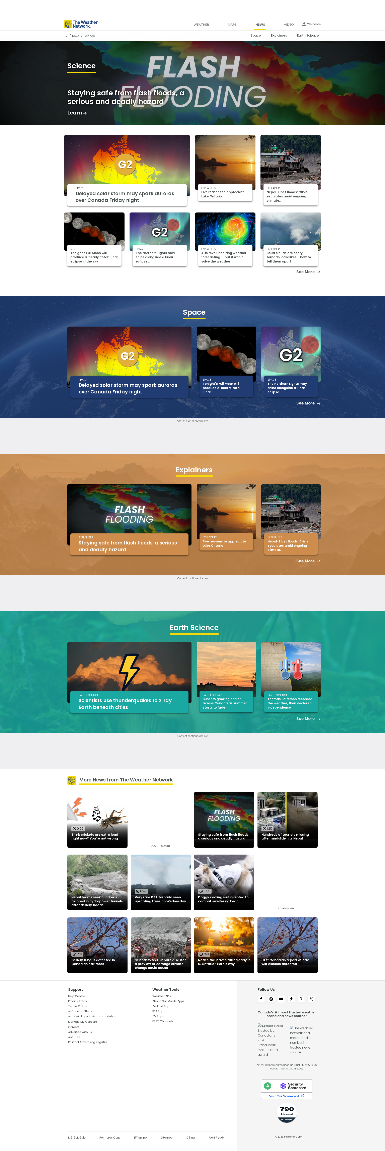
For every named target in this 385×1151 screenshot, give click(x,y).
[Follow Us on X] (311, 999)
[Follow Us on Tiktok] (291, 999)
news (76, 36)
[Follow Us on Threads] (301, 999)
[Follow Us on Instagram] (271, 999)
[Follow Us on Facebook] (261, 999)
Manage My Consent (82, 1021)
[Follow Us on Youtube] (281, 999)
